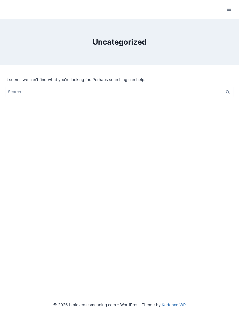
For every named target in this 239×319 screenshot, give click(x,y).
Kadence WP (174, 304)
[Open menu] (229, 9)
